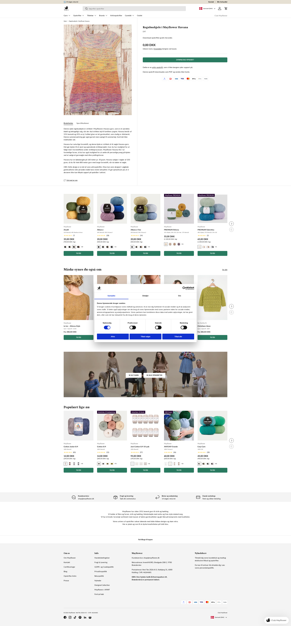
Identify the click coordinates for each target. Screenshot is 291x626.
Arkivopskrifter (116, 15)
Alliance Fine (136, 230)
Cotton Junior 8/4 (71, 446)
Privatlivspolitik (100, 571)
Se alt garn (134, 375)
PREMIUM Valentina (206, 230)
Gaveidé (128, 15)
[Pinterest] (80, 617)
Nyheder (97, 580)
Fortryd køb (99, 594)
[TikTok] (75, 617)
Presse (66, 580)
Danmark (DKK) (219, 617)
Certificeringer (69, 567)
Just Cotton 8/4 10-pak (140, 446)
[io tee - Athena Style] (78, 297)
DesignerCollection (102, 585)
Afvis (113, 337)
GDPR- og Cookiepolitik (104, 567)
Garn (66, 15)
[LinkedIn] (85, 617)
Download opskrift (185, 60)
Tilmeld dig (199, 558)
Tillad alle (178, 337)
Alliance (100, 230)
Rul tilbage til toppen (145, 539)
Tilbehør (90, 15)
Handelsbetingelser (102, 558)
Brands (102, 15)
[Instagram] (70, 617)
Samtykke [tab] (111, 296)
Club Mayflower (220, 15)
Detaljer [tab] (145, 296)
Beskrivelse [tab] (68, 123)
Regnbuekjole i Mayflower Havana (79, 21)
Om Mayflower (70, 558)
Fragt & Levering (100, 562)
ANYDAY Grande (171, 446)
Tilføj (78, 337)
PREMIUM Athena (171, 230)
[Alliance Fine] (145, 209)
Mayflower (72, 612)
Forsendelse (158, 49)
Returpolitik (99, 576)
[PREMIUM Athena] (179, 209)
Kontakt (211, 2)
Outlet (139, 15)
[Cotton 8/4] (112, 426)
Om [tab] (179, 296)
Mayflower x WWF (102, 589)
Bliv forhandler (222, 2)
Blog (65, 571)
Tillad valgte (145, 337)
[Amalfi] (78, 209)
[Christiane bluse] (212, 297)
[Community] (90, 617)
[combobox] (134, 8)
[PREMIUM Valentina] (212, 209)
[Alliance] (112, 209)
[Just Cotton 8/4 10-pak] (145, 426)
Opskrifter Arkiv (70, 576)
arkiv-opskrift (157, 67)
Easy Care (202, 446)
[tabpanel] (98, 150)
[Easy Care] (212, 426)
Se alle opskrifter (154, 375)
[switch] (132, 327)
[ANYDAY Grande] (179, 426)
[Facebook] (65, 617)
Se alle (224, 269)
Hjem (65, 21)
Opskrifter (77, 15)
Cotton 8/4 (101, 446)
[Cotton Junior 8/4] (78, 426)
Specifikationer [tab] (83, 123)
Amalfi (66, 230)
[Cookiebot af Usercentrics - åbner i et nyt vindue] (184, 288)
